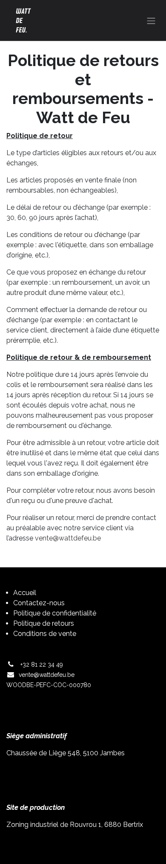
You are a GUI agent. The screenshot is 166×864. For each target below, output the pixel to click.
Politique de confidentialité (54, 613)
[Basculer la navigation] (151, 20)
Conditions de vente (44, 634)
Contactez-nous (39, 603)
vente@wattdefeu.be (68, 538)
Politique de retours (43, 623)
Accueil (24, 593)
